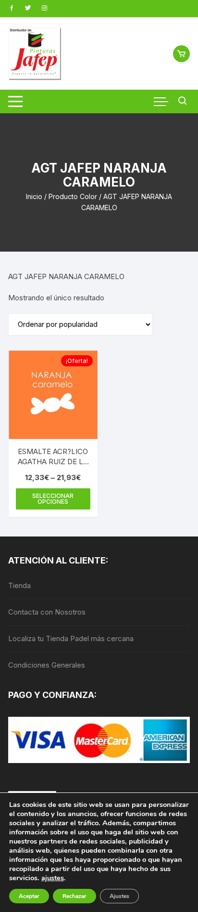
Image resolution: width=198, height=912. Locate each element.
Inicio (34, 196)
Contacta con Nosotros (47, 612)
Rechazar (74, 896)
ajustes (52, 877)
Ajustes (119, 896)
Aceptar (29, 896)
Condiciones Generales (46, 665)
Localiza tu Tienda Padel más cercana (71, 638)
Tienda (19, 585)
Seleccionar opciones (53, 498)
